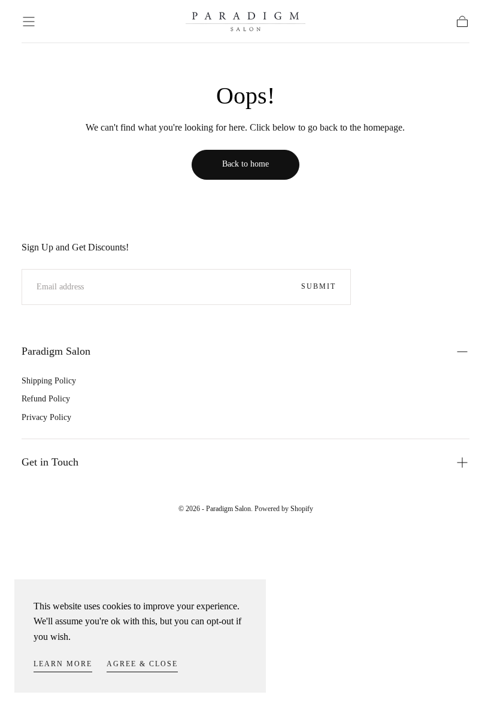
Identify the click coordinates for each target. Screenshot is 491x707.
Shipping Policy (49, 380)
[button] (29, 21)
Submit (318, 286)
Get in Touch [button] (50, 462)
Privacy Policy (46, 417)
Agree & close (142, 664)
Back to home (245, 163)
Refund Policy (46, 398)
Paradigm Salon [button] (56, 351)
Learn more (63, 664)
